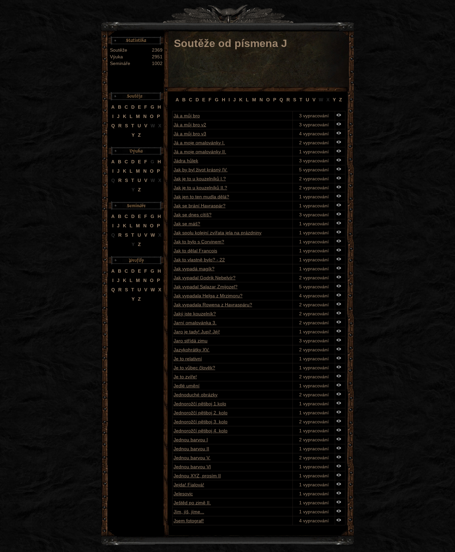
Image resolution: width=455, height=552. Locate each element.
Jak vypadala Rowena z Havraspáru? (213, 304)
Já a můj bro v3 (190, 133)
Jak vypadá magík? (194, 268)
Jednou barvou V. (192, 457)
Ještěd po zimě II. (192, 502)
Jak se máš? (187, 223)
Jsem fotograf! (189, 520)
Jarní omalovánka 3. (195, 322)
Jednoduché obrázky (196, 394)
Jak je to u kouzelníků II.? (200, 187)
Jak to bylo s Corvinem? (199, 241)
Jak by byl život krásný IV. (201, 169)
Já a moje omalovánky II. (200, 151)
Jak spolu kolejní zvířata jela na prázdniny (217, 232)
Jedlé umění (187, 385)
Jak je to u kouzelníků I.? (200, 178)
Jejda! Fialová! (189, 484)
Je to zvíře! (185, 376)
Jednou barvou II (191, 448)
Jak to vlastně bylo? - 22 (199, 259)
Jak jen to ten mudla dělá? (201, 196)
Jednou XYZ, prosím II (197, 475)
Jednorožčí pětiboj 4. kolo (201, 430)
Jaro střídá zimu (191, 340)
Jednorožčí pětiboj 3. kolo (201, 421)
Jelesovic (183, 493)
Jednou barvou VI (192, 466)
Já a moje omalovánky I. (199, 142)
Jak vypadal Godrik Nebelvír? (204, 277)
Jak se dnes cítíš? (193, 214)
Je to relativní (188, 358)
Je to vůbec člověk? (194, 367)
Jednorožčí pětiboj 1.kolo (200, 403)
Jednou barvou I (191, 439)
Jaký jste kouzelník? (195, 313)
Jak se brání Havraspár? (200, 205)
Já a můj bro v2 (190, 124)
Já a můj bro (187, 115)
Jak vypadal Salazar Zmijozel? (205, 286)
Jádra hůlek (186, 160)
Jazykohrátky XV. (192, 349)
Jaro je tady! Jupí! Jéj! (197, 331)
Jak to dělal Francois (195, 250)
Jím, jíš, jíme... (189, 511)
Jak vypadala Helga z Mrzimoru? (208, 295)
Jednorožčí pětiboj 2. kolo (201, 412)
